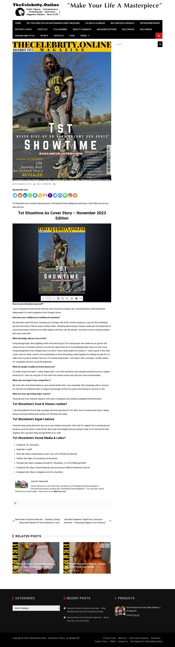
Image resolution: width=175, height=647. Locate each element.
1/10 (48, 298)
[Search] (160, 44)
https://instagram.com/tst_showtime (46, 472)
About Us (57, 491)
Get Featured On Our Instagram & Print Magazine (53, 23)
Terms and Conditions (138, 638)
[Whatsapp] (30, 195)
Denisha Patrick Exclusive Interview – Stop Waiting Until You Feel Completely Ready (86, 610)
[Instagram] (70, 195)
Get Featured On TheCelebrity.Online (146, 641)
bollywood (128, 29)
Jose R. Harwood (43, 184)
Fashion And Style (25, 35)
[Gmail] (45, 195)
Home (18, 23)
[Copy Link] (40, 195)
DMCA (113, 641)
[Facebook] (60, 195)
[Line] (65, 195)
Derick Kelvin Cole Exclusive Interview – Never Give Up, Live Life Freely (88, 619)
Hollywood (146, 29)
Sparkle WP (74, 638)
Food (72, 35)
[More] (75, 195)
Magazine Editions (107, 29)
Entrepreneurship (150, 23)
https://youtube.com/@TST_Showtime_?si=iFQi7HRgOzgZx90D (57, 463)
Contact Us (123, 641)
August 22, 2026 (22, 571)
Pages (83, 35)
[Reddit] (20, 195)
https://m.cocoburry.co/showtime (42, 458)
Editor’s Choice (23, 29)
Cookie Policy (101, 641)
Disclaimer (156, 638)
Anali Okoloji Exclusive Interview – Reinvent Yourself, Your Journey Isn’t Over (85, 565)
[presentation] (102, 545)
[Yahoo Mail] (50, 195)
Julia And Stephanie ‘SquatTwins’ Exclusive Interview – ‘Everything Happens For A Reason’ (85, 521)
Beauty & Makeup (82, 29)
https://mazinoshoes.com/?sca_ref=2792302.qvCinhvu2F (51, 454)
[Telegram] (55, 195)
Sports (44, 35)
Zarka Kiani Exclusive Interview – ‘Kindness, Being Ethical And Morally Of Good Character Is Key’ (37, 521)
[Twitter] (15, 195)
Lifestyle (42, 29)
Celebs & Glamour (95, 23)
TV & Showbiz (60, 29)
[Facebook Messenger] (35, 195)
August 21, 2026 (74, 572)
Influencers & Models (123, 23)
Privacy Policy (109, 638)
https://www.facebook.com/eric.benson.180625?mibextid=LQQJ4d (60, 467)
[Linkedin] (25, 195)
